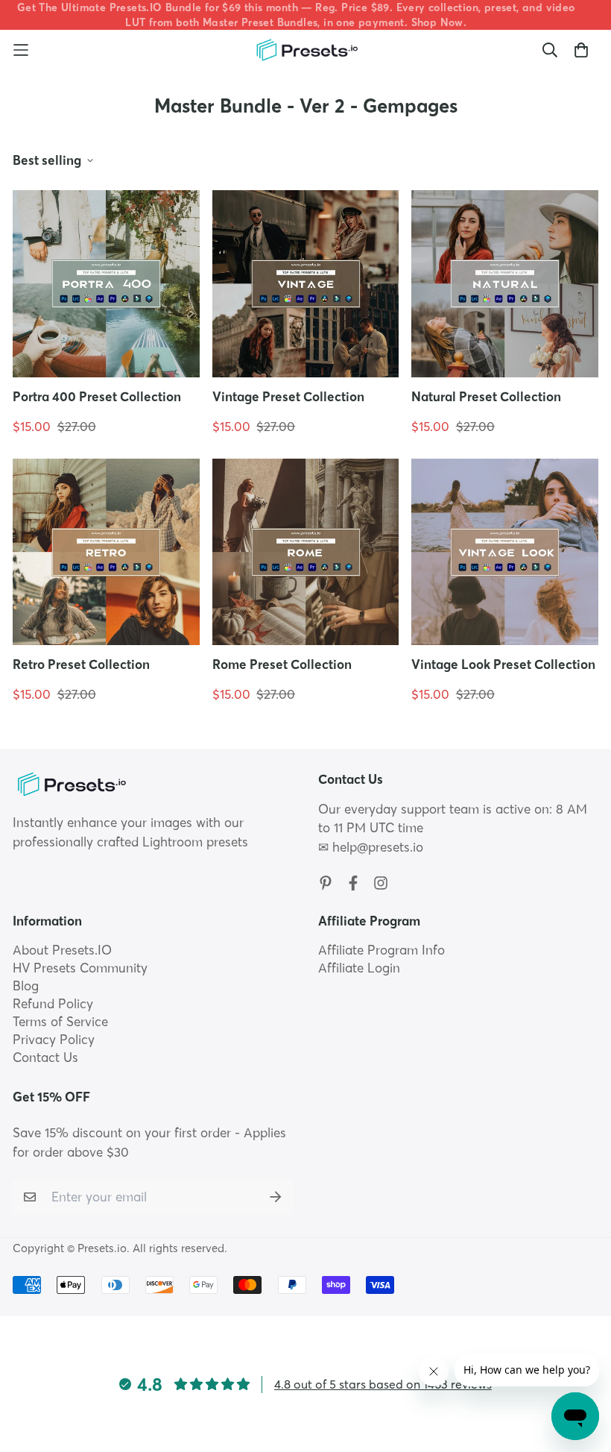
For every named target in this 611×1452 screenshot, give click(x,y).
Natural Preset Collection (486, 396)
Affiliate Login (359, 967)
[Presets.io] (306, 50)
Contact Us (45, 1057)
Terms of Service (60, 1021)
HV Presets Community (80, 967)
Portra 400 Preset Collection (97, 396)
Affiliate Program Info (381, 950)
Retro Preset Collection (81, 664)
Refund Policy (53, 1003)
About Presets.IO (62, 950)
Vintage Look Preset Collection (503, 664)
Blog (26, 985)
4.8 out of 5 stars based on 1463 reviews (383, 1384)
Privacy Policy (54, 1039)
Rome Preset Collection (282, 664)
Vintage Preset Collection (288, 396)
